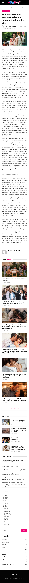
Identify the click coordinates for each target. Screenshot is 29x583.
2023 (4, 500)
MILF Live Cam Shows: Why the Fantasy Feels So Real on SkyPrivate (19, 430)
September (7, 515)
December (7, 510)
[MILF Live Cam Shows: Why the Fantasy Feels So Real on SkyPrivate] (6, 431)
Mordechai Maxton (11, 26)
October (6, 513)
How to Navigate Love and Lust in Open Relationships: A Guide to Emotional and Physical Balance (14, 326)
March (5, 524)
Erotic (3, 549)
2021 (4, 503)
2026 (4, 495)
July (5, 518)
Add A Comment (14, 408)
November (7, 511)
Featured (4, 554)
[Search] (26, 2)
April (5, 523)
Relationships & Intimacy (8, 564)
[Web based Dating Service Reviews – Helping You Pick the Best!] (14, 45)
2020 (4, 505)
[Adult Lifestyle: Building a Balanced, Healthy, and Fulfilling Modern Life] (14, 292)
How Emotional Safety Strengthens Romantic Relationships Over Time (18, 447)
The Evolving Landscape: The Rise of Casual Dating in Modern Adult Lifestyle (14, 399)
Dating (3, 547)
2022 (4, 502)
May (5, 521)
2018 (4, 508)
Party (3, 561)
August (6, 516)
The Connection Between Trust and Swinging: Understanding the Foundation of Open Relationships (14, 351)
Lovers (3, 559)
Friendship (4, 557)
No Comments (6, 28)
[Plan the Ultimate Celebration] (6, 440)
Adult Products (5, 542)
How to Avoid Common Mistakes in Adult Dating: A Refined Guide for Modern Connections (14, 375)
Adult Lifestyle (6, 11)
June (5, 519)
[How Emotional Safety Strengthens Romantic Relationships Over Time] (6, 448)
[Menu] (3, 2)
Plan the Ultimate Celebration (9, 469)
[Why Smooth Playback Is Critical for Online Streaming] (6, 422)
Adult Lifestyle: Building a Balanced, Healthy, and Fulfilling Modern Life (13, 302)
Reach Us (14, 574)
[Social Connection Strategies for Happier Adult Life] (14, 269)
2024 (4, 498)
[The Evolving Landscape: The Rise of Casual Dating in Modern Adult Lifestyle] (14, 389)
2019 (4, 507)
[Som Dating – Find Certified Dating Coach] (14, 2)
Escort (3, 552)
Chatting (4, 544)
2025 (4, 497)
